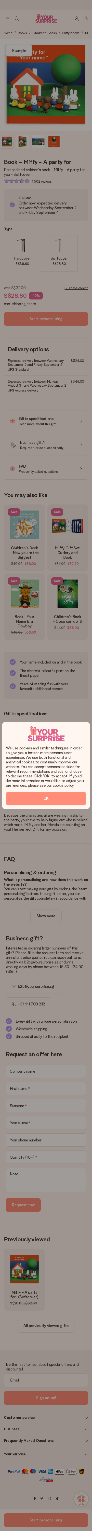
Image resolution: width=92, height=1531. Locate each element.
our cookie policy (60, 785)
